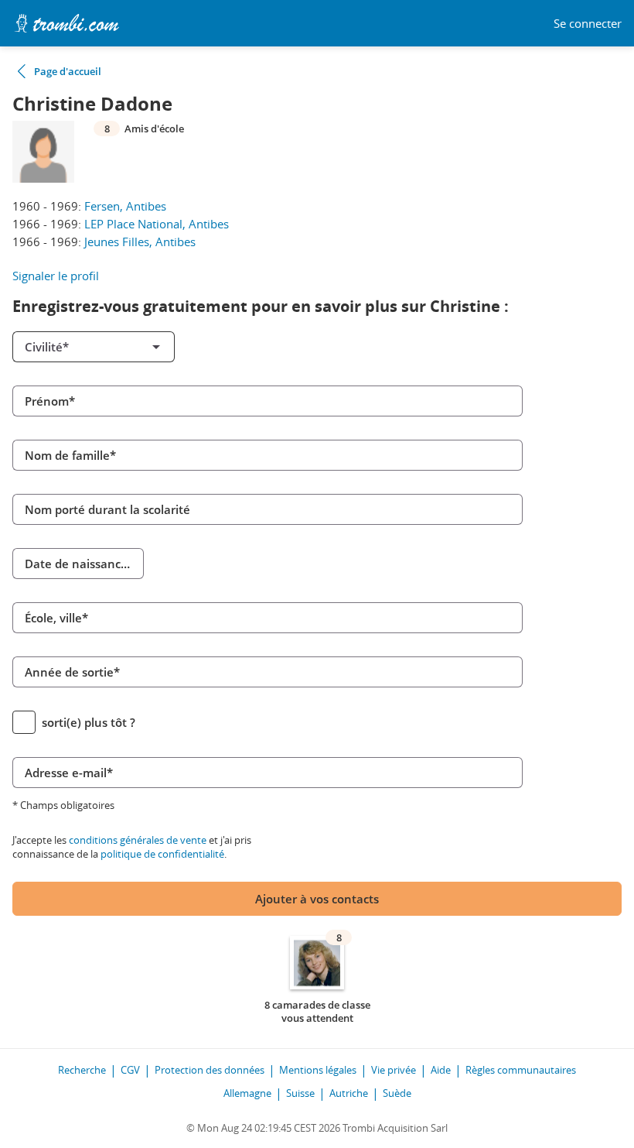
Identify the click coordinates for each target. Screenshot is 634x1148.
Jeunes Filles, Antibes (140, 241)
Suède (397, 1093)
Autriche (348, 1093)
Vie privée (393, 1070)
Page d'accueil (67, 71)
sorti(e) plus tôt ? (88, 722)
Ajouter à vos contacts (317, 898)
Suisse (300, 1093)
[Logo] (66, 23)
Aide (441, 1070)
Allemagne (247, 1093)
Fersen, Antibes (125, 206)
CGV (130, 1070)
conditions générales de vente (137, 840)
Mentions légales (317, 1070)
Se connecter (588, 23)
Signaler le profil (55, 275)
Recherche (82, 1070)
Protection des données (209, 1070)
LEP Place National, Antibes (156, 223)
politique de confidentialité (162, 854)
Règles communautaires (520, 1070)
